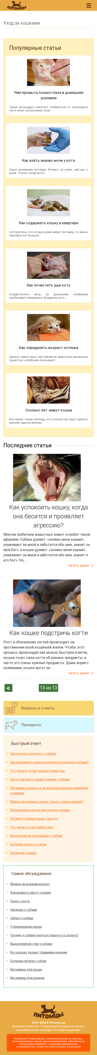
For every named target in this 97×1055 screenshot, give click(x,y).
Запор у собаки (21, 918)
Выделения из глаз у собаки (31, 944)
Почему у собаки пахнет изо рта (34, 818)
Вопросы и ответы (38, 708)
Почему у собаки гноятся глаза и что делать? (44, 935)
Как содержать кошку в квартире (48, 223)
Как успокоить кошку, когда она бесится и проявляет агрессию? (48, 516)
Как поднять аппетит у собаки (33, 753)
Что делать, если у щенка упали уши (37, 771)
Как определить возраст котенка (48, 347)
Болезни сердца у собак (28, 844)
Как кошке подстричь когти (48, 633)
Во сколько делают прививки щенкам (38, 952)
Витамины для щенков (27, 978)
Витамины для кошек (26, 969)
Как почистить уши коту (48, 285)
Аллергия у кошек (23, 853)
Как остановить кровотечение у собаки (40, 779)
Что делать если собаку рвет (32, 827)
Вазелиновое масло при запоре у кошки (40, 810)
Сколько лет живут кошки (48, 410)
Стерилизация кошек (26, 926)
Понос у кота (20, 901)
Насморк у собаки (23, 910)
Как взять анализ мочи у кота (48, 160)
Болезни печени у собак (28, 961)
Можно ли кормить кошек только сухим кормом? (46, 801)
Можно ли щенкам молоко (30, 884)
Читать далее (78, 565)
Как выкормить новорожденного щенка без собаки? (49, 762)
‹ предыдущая (8, 688)
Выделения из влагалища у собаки (36, 836)
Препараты (31, 725)
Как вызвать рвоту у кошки (30, 892)
